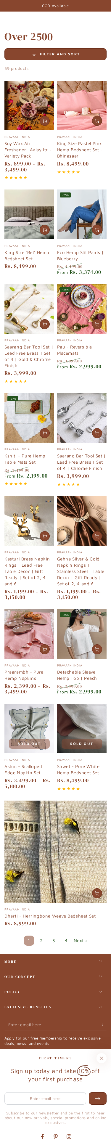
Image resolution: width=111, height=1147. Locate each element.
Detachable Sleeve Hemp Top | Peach (77, 675)
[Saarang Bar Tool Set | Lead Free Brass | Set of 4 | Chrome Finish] (82, 418)
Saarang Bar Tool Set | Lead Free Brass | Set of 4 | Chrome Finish (81, 462)
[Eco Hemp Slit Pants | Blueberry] (82, 214)
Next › (80, 940)
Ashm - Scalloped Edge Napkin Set (23, 769)
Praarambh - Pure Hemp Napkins (24, 675)
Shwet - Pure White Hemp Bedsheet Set (78, 769)
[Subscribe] (103, 1025)
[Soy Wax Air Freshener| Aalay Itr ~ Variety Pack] (29, 106)
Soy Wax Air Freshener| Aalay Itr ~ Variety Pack (28, 149)
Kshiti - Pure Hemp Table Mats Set (25, 459)
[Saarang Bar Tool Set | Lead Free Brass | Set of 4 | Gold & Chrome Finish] (29, 309)
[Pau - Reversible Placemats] (82, 309)
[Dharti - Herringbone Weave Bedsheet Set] (55, 852)
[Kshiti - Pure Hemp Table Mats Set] (29, 418)
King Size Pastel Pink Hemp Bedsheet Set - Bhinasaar (80, 149)
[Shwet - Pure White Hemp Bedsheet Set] (82, 729)
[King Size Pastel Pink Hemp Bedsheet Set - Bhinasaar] (82, 106)
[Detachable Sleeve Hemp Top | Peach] (82, 634)
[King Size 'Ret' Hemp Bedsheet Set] (29, 214)
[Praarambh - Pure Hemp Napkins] (29, 634)
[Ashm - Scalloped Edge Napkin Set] (29, 729)
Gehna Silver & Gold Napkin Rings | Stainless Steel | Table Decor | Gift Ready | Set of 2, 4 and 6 (80, 571)
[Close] (101, 1058)
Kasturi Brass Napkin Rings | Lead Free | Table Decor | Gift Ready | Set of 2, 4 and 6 (27, 571)
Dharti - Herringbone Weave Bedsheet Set (50, 915)
